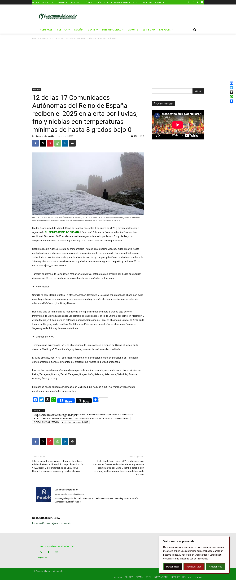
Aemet (36, 418)
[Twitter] (188, 2)
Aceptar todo (215, 566)
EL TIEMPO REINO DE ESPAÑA (46, 422)
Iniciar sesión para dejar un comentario (51, 523)
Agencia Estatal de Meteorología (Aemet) (93, 418)
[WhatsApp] (57, 143)
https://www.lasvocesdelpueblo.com (69, 494)
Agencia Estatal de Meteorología (57, 418)
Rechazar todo (194, 566)
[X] (43, 143)
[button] (194, 30)
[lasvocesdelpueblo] (59, 17)
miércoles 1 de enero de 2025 (75, 422)
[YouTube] (202, 2)
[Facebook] (193, 2)
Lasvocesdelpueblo (45, 136)
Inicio (34, 38)
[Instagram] (197, 2)
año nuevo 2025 (122, 418)
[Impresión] (72, 143)
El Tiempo (44, 38)
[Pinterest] (50, 143)
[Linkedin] (65, 143)
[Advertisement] (145, 16)
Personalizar (172, 566)
